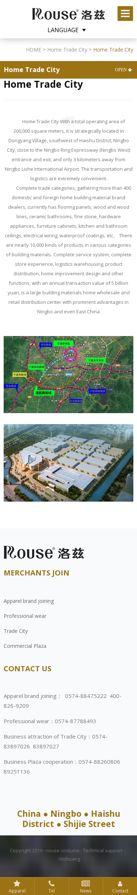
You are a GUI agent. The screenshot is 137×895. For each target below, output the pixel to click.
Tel (52, 891)
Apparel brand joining (29, 600)
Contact (120, 891)
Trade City (16, 630)
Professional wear (25, 615)
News (85, 891)
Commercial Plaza (25, 645)
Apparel (17, 891)
